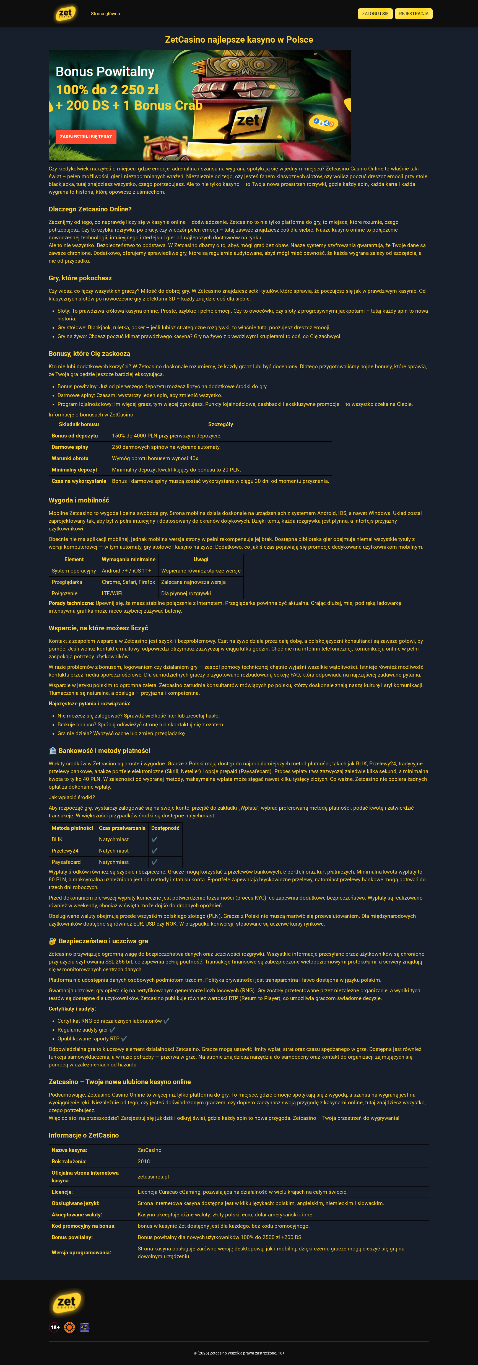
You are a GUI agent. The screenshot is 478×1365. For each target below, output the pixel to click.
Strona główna (105, 14)
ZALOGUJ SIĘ (375, 13)
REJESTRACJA (413, 13)
